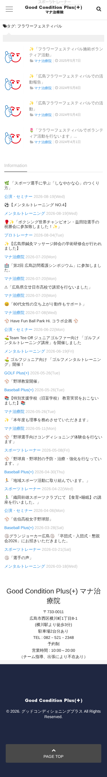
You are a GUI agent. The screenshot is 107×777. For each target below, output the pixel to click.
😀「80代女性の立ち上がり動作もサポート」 (45, 304)
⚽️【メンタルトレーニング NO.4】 (36, 204)
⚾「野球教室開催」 (22, 381)
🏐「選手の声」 (18, 557)
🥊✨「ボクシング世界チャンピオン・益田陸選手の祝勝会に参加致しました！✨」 (51, 224)
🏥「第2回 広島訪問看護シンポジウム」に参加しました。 (52, 268)
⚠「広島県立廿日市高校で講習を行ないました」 (48, 287)
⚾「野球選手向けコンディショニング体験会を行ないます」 (53, 439)
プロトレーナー (18, 235)
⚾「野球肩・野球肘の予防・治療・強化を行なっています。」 (53, 461)
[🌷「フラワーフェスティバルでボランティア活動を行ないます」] (13, 137)
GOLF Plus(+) (16, 373)
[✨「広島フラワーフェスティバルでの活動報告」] (13, 83)
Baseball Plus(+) (18, 389)
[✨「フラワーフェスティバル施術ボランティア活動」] (13, 56)
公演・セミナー (18, 196)
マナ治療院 (43, 61)
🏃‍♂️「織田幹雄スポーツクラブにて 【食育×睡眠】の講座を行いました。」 (53, 499)
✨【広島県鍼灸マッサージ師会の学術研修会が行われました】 (53, 246)
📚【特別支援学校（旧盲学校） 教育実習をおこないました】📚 (51, 400)
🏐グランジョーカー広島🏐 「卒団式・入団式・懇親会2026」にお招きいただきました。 (52, 538)
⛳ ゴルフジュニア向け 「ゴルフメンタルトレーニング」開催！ (52, 362)
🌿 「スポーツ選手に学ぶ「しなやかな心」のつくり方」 (52, 185)
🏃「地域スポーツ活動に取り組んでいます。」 (47, 480)
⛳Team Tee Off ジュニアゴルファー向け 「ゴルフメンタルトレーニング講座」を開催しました (52, 340)
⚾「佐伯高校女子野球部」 (28, 519)
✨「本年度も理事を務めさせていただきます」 (47, 420)
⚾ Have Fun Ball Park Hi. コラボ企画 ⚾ (41, 321)
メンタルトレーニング (24, 213)
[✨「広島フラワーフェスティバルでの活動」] (13, 110)
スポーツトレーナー (22, 450)
